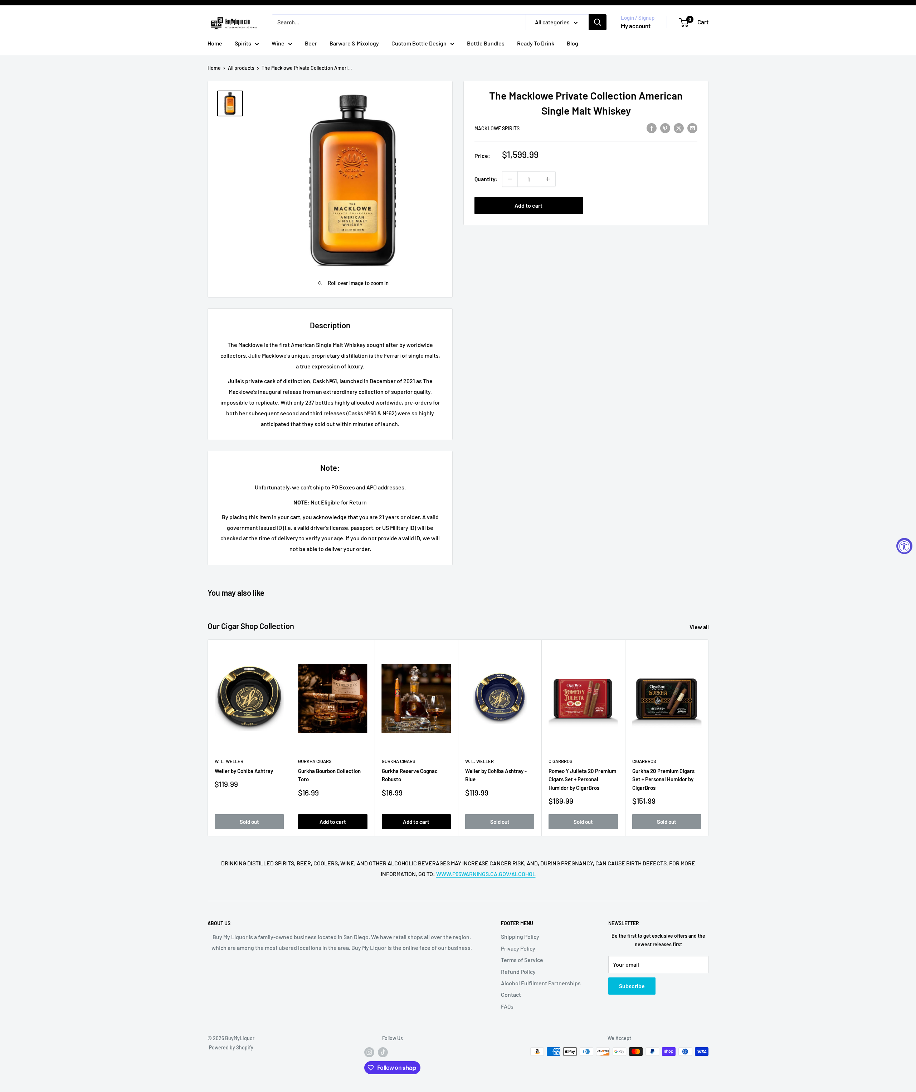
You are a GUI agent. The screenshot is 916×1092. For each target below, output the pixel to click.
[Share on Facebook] (652, 127)
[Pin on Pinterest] (665, 127)
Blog (572, 43)
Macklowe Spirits (497, 128)
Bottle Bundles (486, 43)
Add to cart (528, 205)
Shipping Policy (520, 936)
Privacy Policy (518, 948)
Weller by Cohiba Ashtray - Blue (496, 775)
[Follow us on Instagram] (369, 1052)
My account (636, 25)
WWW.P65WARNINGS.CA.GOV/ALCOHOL (486, 873)
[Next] (708, 738)
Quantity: (486, 178)
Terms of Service (522, 959)
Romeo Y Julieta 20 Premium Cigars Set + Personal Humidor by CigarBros (582, 779)
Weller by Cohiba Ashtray (244, 771)
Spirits (243, 43)
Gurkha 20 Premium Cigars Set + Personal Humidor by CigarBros (663, 779)
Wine (278, 43)
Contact (511, 994)
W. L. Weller (229, 761)
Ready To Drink (535, 43)
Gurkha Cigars (315, 761)
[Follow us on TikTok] (383, 1052)
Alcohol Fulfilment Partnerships (541, 983)
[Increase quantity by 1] (547, 179)
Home (215, 43)
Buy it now (643, 205)
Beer (311, 43)
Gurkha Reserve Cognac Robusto (410, 775)
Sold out (249, 821)
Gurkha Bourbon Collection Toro (329, 775)
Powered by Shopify (231, 1047)
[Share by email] (692, 127)
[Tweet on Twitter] (679, 127)
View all (700, 626)
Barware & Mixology (354, 43)
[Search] (597, 22)
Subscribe (632, 985)
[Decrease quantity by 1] (509, 179)
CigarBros (560, 761)
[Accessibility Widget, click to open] (904, 546)
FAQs (507, 1006)
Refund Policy (518, 971)
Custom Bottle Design (419, 43)
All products (241, 68)
